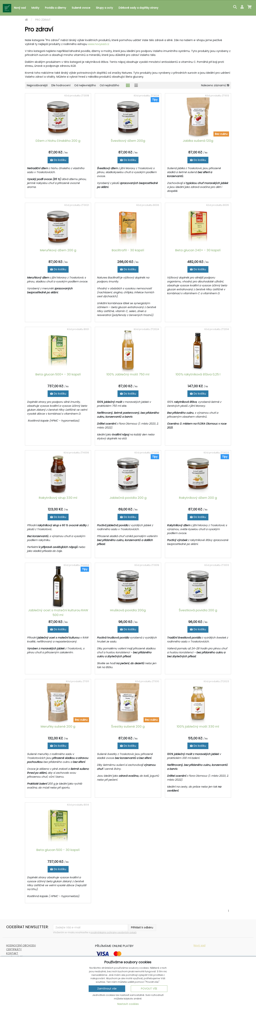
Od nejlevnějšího (85, 85)
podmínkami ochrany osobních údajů (113, 932)
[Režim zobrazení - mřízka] (128, 86)
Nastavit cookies (128, 1004)
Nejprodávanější (37, 85)
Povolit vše (149, 988)
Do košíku (59, 160)
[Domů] (26, 20)
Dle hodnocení (60, 85)
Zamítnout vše (107, 988)
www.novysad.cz (98, 44)
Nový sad (199, 945)
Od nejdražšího (109, 85)
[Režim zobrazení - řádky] (136, 86)
